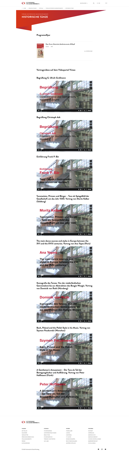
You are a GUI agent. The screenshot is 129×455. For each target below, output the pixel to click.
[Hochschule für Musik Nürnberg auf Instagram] (102, 449)
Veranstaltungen (32, 8)
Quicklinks (83, 3)
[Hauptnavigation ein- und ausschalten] (106, 3)
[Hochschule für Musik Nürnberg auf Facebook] (98, 449)
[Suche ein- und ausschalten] (93, 3)
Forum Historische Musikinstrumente (54, 8)
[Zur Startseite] (31, 3)
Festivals (41, 8)
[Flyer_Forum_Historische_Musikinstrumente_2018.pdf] (40, 51)
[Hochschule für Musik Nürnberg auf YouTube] (105, 449)
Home (24, 8)
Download (89, 51)
